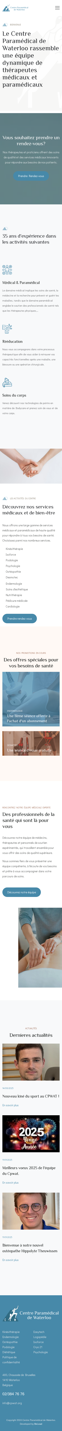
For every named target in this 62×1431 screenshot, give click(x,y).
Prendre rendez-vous (19, 618)
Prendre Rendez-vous (31, 176)
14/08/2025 (8, 1088)
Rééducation (12, 341)
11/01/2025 (7, 1159)
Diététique (8, 1352)
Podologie (8, 1347)
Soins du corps (14, 395)
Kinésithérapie (11, 1332)
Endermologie (15, 710)
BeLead (38, 1424)
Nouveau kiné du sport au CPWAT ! (30, 1096)
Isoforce (38, 1342)
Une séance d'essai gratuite (29, 750)
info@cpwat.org (12, 1403)
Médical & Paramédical (21, 282)
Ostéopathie (9, 1342)
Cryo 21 (37, 1347)
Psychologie (40, 1352)
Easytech (38, 1332)
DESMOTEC (12, 745)
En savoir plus (10, 1105)
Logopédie (39, 1337)
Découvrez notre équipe (21, 892)
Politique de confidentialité (11, 1359)
